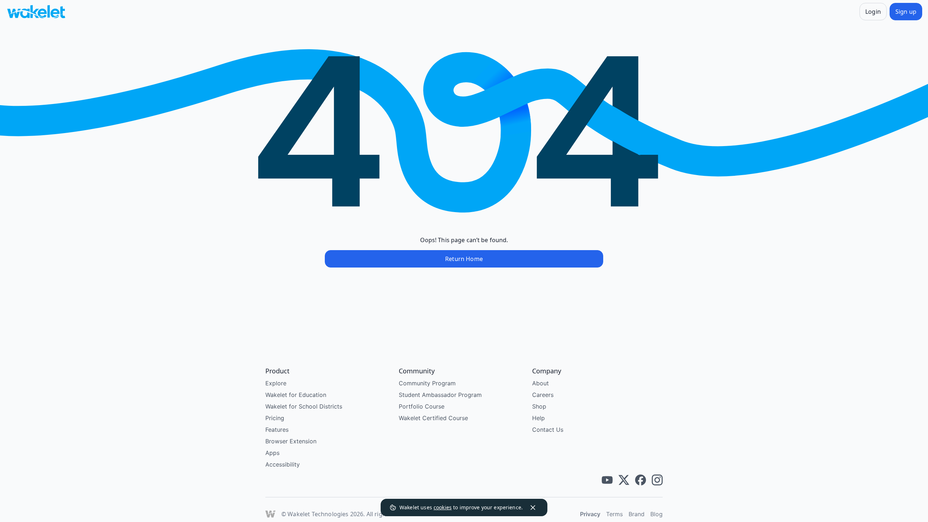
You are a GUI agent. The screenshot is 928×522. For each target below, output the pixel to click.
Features (277, 429)
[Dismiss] (533, 507)
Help (538, 418)
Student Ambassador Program (440, 394)
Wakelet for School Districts (303, 406)
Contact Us (547, 429)
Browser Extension (290, 441)
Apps (272, 452)
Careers (543, 394)
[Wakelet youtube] (607, 480)
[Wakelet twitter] (623, 480)
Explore (275, 383)
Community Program (427, 383)
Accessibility (282, 464)
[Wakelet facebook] (640, 480)
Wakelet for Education (295, 394)
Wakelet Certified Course (433, 418)
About (540, 383)
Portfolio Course (421, 406)
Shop (539, 406)
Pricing (274, 418)
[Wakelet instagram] (657, 480)
